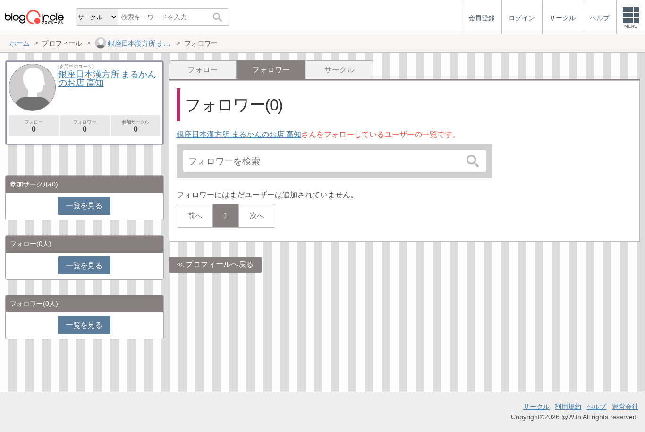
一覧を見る (84, 206)
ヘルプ (596, 406)
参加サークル (135, 126)
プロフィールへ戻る (220, 264)
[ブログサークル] (34, 17)
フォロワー (84, 126)
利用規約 (568, 406)
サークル (339, 70)
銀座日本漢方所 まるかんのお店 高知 (239, 134)
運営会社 (625, 406)
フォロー (202, 70)
